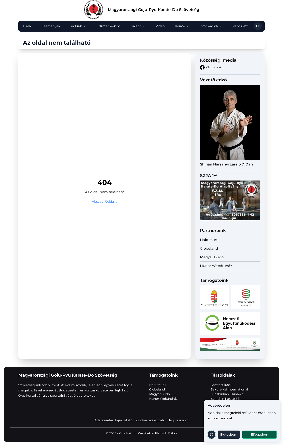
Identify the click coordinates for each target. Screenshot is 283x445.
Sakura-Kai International (229, 389)
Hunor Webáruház (216, 266)
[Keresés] (258, 26)
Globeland (209, 248)
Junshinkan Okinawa (227, 394)
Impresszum (178, 420)
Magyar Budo (212, 257)
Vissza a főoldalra (104, 201)
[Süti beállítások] (211, 435)
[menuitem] (27, 26)
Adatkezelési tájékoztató (113, 420)
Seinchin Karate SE (225, 398)
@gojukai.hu (216, 67)
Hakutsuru (209, 240)
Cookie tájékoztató (150, 420)
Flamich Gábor (166, 433)
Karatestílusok (222, 385)
